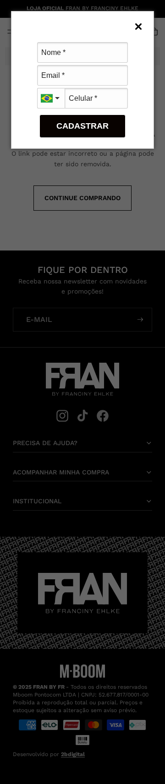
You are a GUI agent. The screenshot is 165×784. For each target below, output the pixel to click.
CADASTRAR (82, 126)
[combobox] (51, 98)
